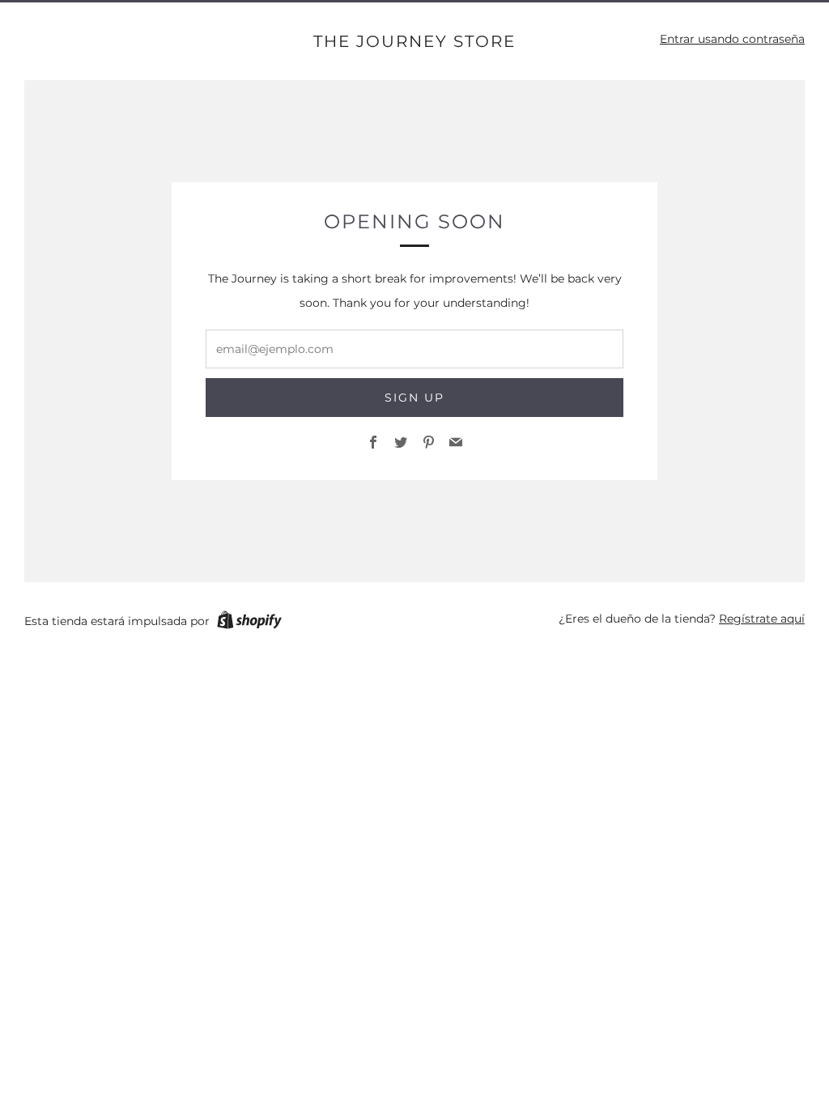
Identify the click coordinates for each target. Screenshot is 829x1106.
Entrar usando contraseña (732, 39)
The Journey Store (414, 41)
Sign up (414, 397)
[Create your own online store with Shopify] (249, 622)
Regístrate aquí (762, 618)
